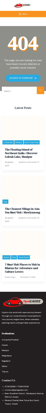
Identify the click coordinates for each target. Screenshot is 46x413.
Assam (5, 345)
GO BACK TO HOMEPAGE (21, 78)
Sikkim (4, 366)
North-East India (31, 142)
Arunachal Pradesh (10, 339)
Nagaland (6, 361)
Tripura (5, 371)
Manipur (19, 142)
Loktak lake (8, 142)
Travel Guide (24, 257)
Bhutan (6, 257)
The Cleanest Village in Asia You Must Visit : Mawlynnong (22, 210)
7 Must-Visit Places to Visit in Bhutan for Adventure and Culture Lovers (22, 268)
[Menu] (20, 14)
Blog (5, 202)
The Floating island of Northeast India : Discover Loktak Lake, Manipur (21, 153)
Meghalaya (7, 355)
